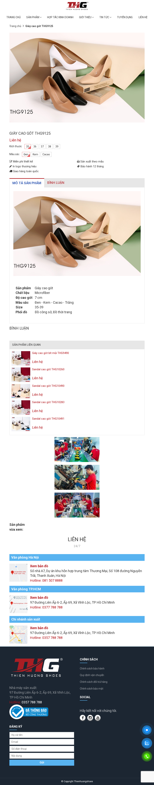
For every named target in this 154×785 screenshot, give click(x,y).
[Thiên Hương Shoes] (77, 6)
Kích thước (15, 146)
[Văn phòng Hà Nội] (18, 572)
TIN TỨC (104, 17)
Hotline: (25, 702)
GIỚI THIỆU (85, 17)
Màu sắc (14, 154)
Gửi (42, 762)
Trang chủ (15, 26)
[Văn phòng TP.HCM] (18, 604)
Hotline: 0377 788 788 (46, 607)
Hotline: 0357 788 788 (46, 638)
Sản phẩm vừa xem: (17, 527)
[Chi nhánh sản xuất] (18, 634)
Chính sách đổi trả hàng (93, 681)
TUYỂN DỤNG (125, 17)
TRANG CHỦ (13, 17)
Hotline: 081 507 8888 (46, 580)
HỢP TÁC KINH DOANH (60, 17)
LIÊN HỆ (143, 17)
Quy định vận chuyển (92, 675)
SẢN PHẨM (33, 17)
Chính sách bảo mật (91, 688)
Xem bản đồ (39, 566)
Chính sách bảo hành (92, 668)
